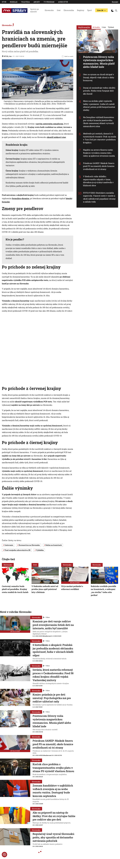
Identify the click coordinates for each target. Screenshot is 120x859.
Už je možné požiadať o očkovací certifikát (72, 588)
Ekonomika (69, 10)
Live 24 (100, 10)
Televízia (25, 2)
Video (47, 617)
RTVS (6, 56)
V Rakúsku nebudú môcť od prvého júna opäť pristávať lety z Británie (45, 589)
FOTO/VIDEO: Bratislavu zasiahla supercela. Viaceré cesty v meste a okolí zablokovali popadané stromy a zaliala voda (99, 197)
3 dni (104, 27)
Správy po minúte (34, 10)
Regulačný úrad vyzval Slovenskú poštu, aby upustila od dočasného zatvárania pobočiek (53, 837)
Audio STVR (63, 2)
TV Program (49, 2)
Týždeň (111, 27)
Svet (59, 10)
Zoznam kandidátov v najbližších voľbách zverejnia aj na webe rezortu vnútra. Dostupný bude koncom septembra (53, 791)
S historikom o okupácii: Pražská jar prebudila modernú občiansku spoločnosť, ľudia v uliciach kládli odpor (53, 650)
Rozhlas (13, 2)
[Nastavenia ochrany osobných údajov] (4, 854)
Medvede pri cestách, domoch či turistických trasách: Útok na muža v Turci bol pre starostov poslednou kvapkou (99, 138)
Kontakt (115, 2)
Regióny (80, 10)
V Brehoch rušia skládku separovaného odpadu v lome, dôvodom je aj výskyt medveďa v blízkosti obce (98, 181)
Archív (37, 2)
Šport (89, 10)
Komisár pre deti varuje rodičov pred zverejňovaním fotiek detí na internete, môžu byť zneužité (53, 625)
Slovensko (49, 10)
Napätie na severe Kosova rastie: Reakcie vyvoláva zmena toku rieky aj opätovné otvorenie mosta (99, 152)
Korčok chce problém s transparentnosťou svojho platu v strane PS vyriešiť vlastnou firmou (53, 768)
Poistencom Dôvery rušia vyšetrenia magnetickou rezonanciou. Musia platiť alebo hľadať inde (99, 62)
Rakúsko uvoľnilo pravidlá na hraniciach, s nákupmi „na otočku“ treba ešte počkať (103, 591)
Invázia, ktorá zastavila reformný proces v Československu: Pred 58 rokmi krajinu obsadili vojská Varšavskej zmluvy (53, 675)
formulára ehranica (20, 198)
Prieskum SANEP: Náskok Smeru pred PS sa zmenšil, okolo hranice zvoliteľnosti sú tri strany (98, 166)
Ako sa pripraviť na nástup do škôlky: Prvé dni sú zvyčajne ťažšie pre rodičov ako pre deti (54, 816)
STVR (4, 2)
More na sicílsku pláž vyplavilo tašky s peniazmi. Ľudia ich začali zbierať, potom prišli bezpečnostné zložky (99, 105)
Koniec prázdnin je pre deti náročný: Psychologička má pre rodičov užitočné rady (52, 698)
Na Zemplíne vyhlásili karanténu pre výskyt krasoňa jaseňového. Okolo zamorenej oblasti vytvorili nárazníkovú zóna (98, 122)
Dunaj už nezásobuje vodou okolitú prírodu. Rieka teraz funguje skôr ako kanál (99, 90)
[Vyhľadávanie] (116, 10)
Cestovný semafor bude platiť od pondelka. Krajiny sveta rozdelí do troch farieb (15, 589)
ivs (10, 56)
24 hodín (96, 27)
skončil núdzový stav (56, 137)
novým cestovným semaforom (49, 123)
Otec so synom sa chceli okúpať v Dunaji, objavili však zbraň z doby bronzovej (98, 77)
